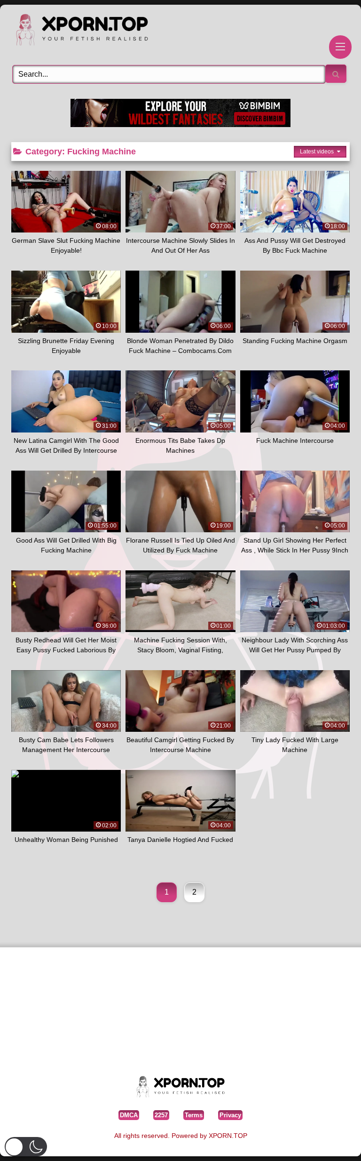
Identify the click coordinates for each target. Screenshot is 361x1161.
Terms (194, 1115)
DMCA (129, 1115)
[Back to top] (332, 1139)
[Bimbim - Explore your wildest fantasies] (180, 124)
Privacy (230, 1115)
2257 (161, 1115)
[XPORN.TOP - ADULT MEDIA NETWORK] (180, 31)
